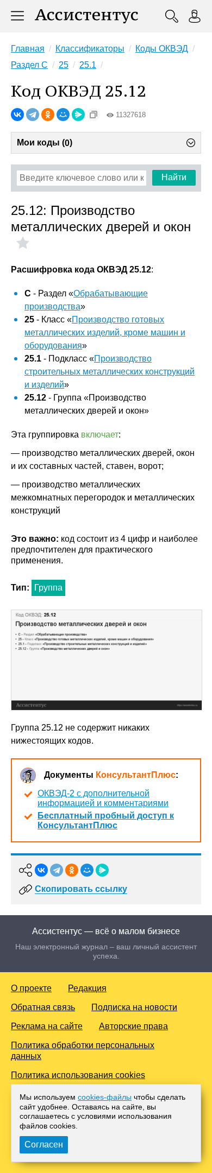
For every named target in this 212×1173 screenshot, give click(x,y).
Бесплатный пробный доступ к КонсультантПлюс (106, 820)
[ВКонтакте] (17, 114)
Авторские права (133, 1026)
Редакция (87, 988)
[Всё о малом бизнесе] (86, 16)
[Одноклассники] (47, 114)
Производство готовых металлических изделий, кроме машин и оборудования (104, 332)
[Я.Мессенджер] (78, 114)
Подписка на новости (134, 1007)
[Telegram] (32, 114)
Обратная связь (43, 1007)
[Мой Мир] (63, 114)
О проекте (31, 988)
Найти (173, 177)
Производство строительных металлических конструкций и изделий (109, 371)
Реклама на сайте (47, 1026)
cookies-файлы (105, 1097)
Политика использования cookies (78, 1075)
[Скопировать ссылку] (93, 114)
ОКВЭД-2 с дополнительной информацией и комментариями (103, 798)
